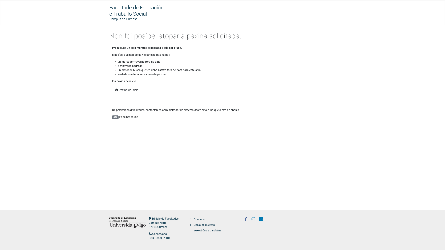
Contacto (199, 219)
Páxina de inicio (128, 90)
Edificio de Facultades (165, 218)
